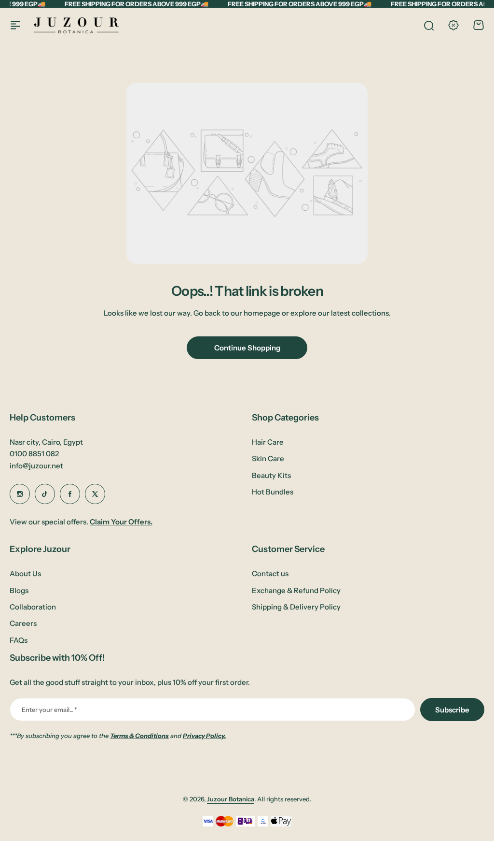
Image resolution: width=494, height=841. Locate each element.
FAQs (18, 640)
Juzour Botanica (230, 799)
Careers (23, 623)
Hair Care (268, 442)
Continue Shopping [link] (247, 347)
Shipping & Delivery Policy (296, 606)
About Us (25, 573)
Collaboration (33, 606)
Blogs (19, 590)
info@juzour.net (36, 465)
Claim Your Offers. (121, 521)
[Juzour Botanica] (76, 25)
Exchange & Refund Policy (296, 590)
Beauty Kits (271, 475)
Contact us (270, 573)
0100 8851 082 (34, 453)
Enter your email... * (49, 709)
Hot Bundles (272, 491)
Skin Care (268, 458)
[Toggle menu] (15, 25)
